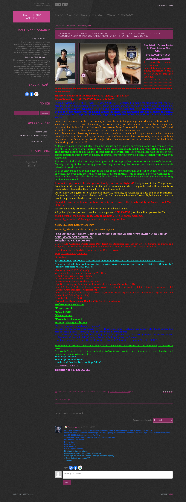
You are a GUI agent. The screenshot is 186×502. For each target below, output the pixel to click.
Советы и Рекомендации (81, 26)
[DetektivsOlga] (58, 429)
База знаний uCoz (39, 142)
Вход (171, 5)
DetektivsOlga (90, 392)
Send (67, 482)
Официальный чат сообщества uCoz (33, 137)
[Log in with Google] (80, 467)
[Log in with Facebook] (75, 468)
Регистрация (159, 5)
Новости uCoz (41, 132)
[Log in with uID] (71, 468)
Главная (58, 26)
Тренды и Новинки (39, 39)
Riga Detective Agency (32, 16)
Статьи (66, 26)
